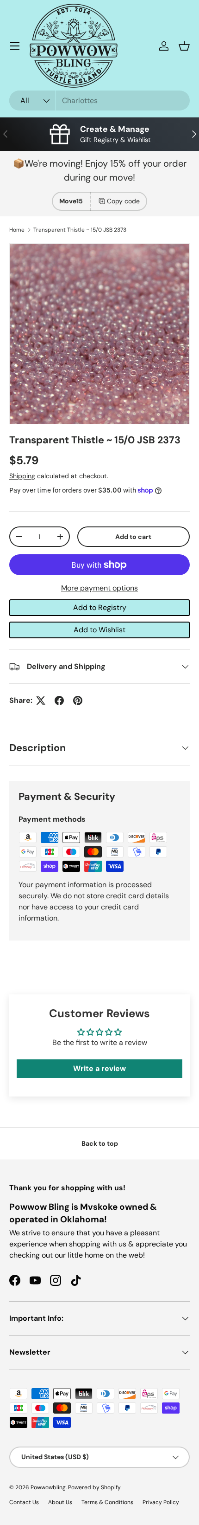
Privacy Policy (161, 1502)
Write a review (99, 1068)
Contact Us (24, 1502)
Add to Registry (99, 607)
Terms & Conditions (107, 1502)
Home (17, 230)
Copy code (123, 201)
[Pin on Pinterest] (77, 700)
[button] (184, 46)
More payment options (99, 588)
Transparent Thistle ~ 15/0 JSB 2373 (79, 230)
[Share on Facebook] (59, 700)
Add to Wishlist (99, 630)
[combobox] (99, 100)
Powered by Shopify (94, 1487)
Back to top (99, 1143)
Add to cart (133, 536)
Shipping (22, 476)
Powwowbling (48, 1487)
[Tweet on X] (40, 700)
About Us (60, 1502)
